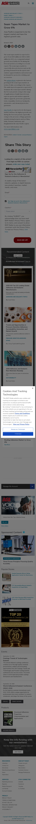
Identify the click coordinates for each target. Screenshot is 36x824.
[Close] (33, 388)
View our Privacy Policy (21, 424)
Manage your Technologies (18, 429)
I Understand (18, 433)
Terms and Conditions (22, 413)
